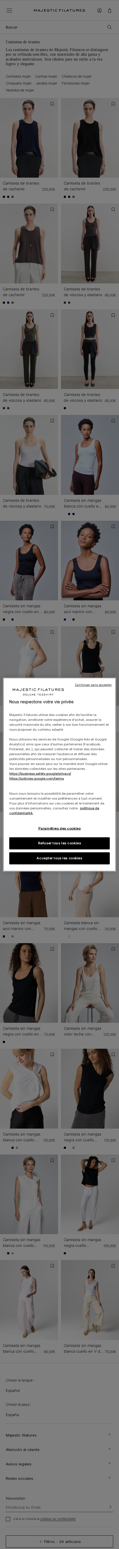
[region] (59, 775)
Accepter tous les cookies (59, 858)
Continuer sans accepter (93, 685)
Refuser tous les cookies (59, 843)
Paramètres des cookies (59, 828)
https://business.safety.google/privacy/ (40, 774)
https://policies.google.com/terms (36, 779)
